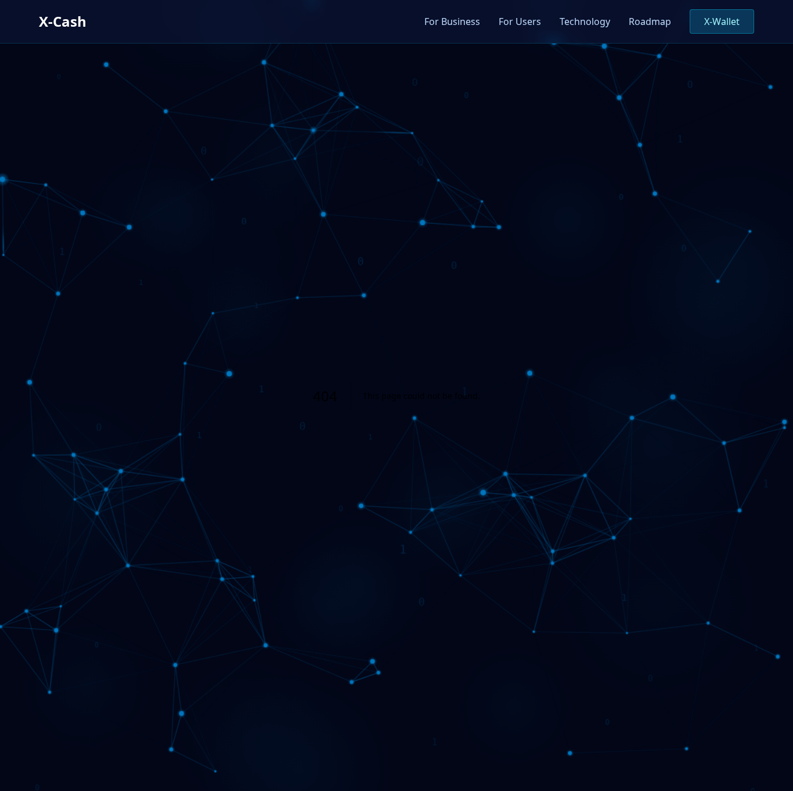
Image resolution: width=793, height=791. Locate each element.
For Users (520, 21)
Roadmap (650, 21)
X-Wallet (722, 21)
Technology (585, 21)
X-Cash (62, 21)
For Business (452, 21)
